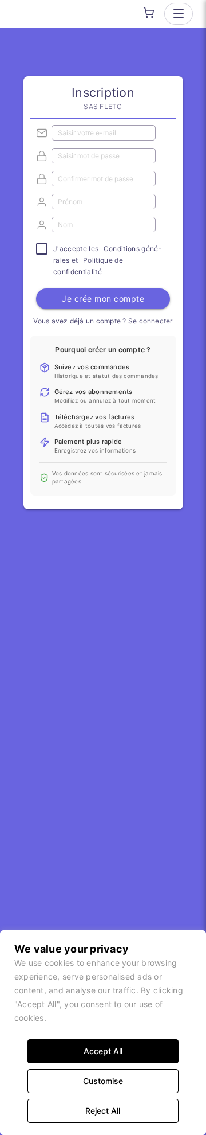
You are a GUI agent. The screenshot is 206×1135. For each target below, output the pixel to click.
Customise (103, 1081)
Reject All (102, 1111)
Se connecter (150, 321)
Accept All (103, 1051)
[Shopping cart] (148, 12)
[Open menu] (178, 14)
